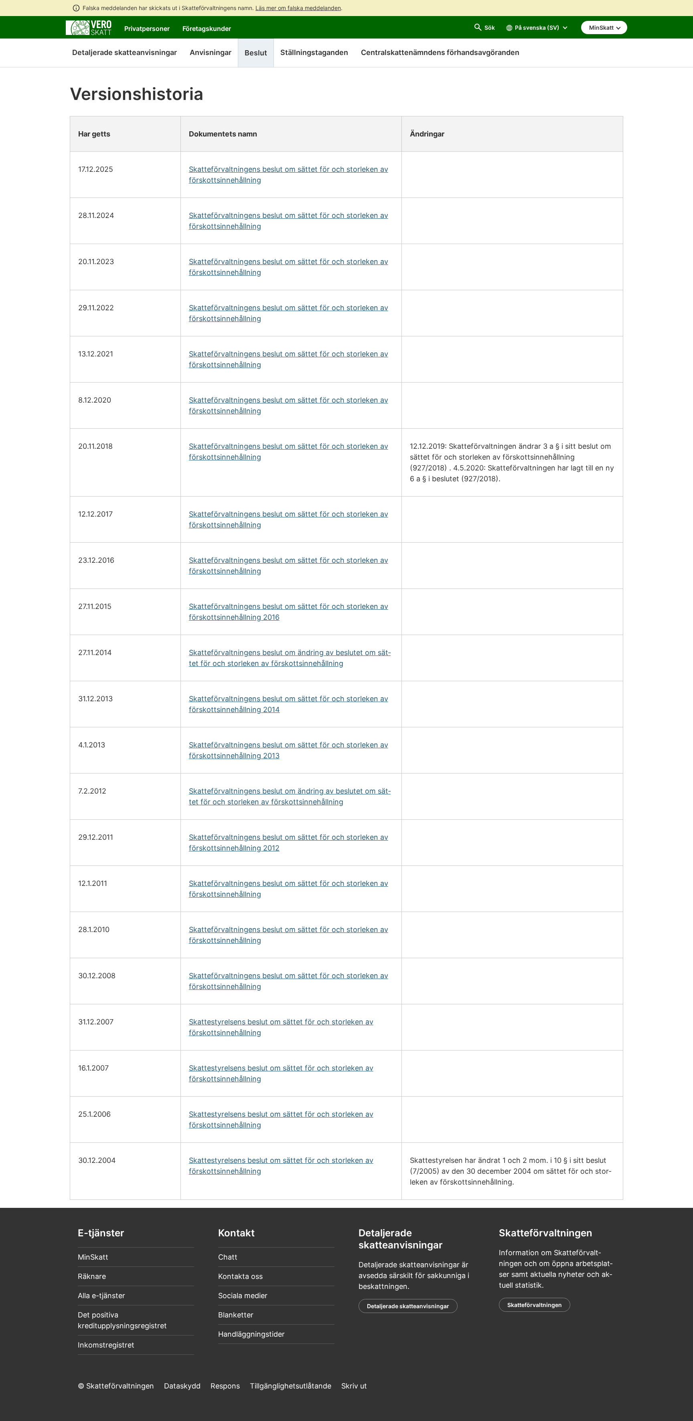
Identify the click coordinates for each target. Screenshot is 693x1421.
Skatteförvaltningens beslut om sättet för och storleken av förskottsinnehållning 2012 (288, 842)
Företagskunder (206, 28)
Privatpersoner (147, 28)
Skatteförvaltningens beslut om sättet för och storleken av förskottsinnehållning (288, 174)
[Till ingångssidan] (88, 27)
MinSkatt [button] (602, 27)
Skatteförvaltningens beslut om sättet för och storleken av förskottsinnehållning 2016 (288, 611)
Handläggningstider (251, 1334)
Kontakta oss (240, 1276)
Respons (225, 1386)
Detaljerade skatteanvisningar (124, 52)
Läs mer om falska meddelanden (298, 7)
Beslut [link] (256, 53)
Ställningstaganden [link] (314, 52)
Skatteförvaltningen (534, 1304)
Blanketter (235, 1315)
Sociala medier (242, 1295)
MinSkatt (93, 1257)
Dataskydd (182, 1386)
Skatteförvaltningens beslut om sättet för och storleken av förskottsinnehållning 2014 (288, 704)
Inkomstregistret (106, 1345)
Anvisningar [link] (210, 52)
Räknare (92, 1276)
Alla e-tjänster (101, 1295)
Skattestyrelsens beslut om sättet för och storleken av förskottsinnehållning (281, 1027)
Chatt (227, 1257)
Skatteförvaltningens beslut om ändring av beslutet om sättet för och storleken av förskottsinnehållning (290, 658)
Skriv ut (354, 1386)
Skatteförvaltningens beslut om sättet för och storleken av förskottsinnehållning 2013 (288, 750)
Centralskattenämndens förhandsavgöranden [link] (440, 52)
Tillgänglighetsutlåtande (290, 1386)
